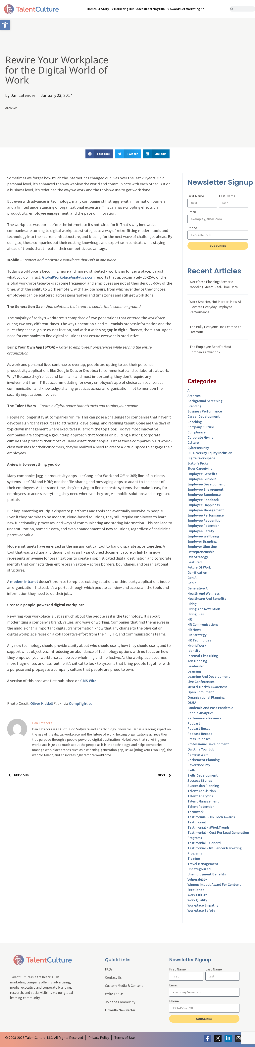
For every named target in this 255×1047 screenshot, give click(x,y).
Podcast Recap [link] (199, 728)
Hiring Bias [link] (195, 614)
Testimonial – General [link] (204, 843)
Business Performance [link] (204, 411)
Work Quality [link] (197, 900)
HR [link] (189, 619)
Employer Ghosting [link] (202, 546)
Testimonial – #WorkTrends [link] (208, 827)
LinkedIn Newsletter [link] (120, 1010)
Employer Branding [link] (202, 541)
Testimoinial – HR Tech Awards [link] (211, 817)
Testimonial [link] (196, 822)
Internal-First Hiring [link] (202, 655)
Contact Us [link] (113, 977)
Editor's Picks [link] (197, 463)
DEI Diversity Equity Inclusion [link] (209, 453)
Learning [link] (194, 671)
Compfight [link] (78, 703)
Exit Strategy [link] (197, 557)
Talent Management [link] (203, 801)
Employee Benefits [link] (202, 473)
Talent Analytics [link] (200, 796)
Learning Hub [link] (155, 9)
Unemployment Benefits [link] (206, 874)
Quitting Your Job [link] (200, 749)
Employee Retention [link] (203, 525)
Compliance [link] (196, 432)
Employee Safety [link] (200, 531)
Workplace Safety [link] (201, 910)
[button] (99, 153)
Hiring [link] (192, 603)
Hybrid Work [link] (196, 645)
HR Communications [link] (202, 624)
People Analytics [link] (200, 713)
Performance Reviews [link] (204, 718)
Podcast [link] (140, 9)
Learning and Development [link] (208, 676)
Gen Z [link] (191, 582)
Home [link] (91, 9)
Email (191, 212)
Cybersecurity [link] (198, 447)
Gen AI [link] (192, 577)
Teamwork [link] (195, 811)
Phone (192, 228)
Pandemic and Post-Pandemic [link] (210, 707)
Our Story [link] (102, 9)
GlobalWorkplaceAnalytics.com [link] (68, 277)
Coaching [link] (194, 421)
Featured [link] (194, 562)
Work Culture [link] (197, 895)
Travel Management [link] (202, 863)
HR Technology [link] (199, 640)
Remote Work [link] (197, 754)
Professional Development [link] (208, 744)
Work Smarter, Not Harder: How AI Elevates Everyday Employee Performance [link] (215, 306)
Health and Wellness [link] (203, 593)
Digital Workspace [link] (201, 458)
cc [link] (90, 703)
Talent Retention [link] (201, 806)
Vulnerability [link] (197, 879)
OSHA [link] (191, 702)
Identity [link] (193, 650)
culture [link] (193, 442)
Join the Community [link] (120, 1002)
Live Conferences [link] (201, 681)
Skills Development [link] (202, 775)
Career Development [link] (203, 416)
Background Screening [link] (205, 401)
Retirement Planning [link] (203, 759)
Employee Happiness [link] (203, 505)
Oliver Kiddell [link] (41, 703)
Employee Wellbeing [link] (203, 536)
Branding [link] (194, 406)
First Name (195, 196)
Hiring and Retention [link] (203, 609)
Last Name (227, 196)
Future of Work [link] (199, 567)
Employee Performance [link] (205, 515)
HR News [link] (194, 629)
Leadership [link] (196, 666)
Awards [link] (175, 9)
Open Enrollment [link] (200, 692)
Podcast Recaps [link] (199, 733)
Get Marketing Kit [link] (192, 9)
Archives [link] (11, 108)
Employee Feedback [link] (203, 499)
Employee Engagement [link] (205, 489)
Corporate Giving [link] (200, 437)
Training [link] (193, 858)
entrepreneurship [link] (201, 551)
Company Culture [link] (200, 427)
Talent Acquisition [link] (201, 791)
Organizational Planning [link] (206, 697)
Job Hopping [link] (197, 661)
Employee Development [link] (206, 484)
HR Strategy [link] (197, 635)
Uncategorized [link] (199, 869)
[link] (5, 25)
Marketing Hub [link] (124, 9)
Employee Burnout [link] (201, 479)
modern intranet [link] (24, 581)
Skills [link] (191, 770)
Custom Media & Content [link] (124, 985)
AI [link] (188, 390)
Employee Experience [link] (204, 494)
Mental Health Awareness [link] (207, 687)
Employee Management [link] (205, 510)
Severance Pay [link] (198, 765)
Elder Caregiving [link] (200, 468)
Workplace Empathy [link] (202, 905)
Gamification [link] (197, 572)
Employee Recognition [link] (205, 520)
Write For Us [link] (114, 993)
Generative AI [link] (198, 588)
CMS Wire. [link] (88, 680)
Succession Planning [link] (203, 785)
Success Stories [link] (199, 780)
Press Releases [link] (199, 739)
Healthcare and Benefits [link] (206, 598)
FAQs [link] (109, 969)
